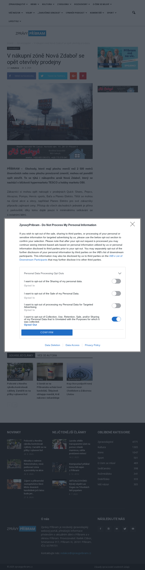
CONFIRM (47, 332)
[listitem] (72, 273)
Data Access (72, 345)
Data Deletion (52, 345)
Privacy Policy (92, 345)
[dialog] (72, 285)
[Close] (133, 225)
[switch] (116, 281)
